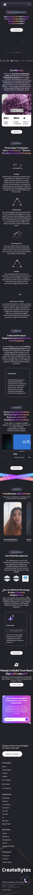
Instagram (7, 780)
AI (2, 817)
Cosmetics (5, 808)
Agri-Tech (5, 821)
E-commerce (6, 804)
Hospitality (5, 798)
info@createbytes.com (13, 887)
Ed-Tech (5, 811)
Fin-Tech (5, 814)
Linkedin (7, 784)
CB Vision (5, 859)
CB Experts (6, 856)
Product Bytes (7, 862)
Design (4, 833)
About (4, 766)
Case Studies (6, 770)
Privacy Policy (6, 890)
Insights (4, 776)
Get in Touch (12, 754)
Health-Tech (6, 824)
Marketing (5, 836)
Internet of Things (8, 846)
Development (6, 840)
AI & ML (4, 843)
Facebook (7, 788)
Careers (4, 773)
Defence (5, 801)
